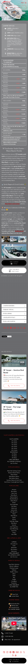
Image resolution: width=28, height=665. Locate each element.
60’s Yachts (14, 442)
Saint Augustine (14, 527)
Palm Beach (14, 523)
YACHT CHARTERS (14, 439)
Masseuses (14, 551)
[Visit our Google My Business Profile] (5, 328)
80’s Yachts (14, 446)
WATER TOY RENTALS (14, 560)
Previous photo (18, 255)
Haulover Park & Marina (14, 472)
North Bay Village (14, 521)
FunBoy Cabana (14, 572)
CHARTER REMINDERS (8, 305)
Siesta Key (14, 530)
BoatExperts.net (19, 231)
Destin (14, 502)
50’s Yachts (14, 441)
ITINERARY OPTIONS (8, 309)
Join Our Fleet (14, 463)
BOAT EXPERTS (14, 613)
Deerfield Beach (14, 499)
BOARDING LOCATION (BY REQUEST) (12, 276)
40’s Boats (14, 457)
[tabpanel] (14, 251)
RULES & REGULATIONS (9, 321)
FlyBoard (14, 570)
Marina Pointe (14, 474)
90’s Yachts (14, 448)
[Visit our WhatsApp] (18, 328)
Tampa (14, 532)
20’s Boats (14, 454)
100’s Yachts (14, 450)
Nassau (14, 519)
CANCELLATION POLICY (9, 317)
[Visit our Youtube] (24, 328)
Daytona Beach (14, 497)
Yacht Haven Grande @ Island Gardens (14, 482)
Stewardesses (14, 544)
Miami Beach (14, 515)
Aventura (14, 489)
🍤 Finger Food (14, 594)
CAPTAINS (14, 542)
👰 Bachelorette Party (14, 603)
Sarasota (14, 525)
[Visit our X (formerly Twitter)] (21, 328)
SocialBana (14, 581)
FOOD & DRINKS (7, 313)
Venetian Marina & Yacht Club (14, 480)
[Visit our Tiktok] (11, 328)
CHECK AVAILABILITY (14, 459)
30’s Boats (14, 456)
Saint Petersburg (14, 528)
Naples (14, 517)
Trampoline (14, 583)
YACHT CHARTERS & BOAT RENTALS (14, 435)
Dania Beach (14, 495)
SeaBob (14, 579)
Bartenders (14, 547)
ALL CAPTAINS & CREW (14, 555)
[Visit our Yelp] (13, 655)
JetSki (14, 575)
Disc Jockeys (14, 549)
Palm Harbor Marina (14, 478)
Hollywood (14, 508)
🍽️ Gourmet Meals (14, 596)
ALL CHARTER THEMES (14, 609)
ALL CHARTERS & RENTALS (14, 461)
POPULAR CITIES (14, 486)
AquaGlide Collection (14, 564)
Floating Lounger (14, 568)
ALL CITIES (14, 534)
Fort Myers (14, 506)
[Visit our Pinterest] (10, 652)
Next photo (24, 255)
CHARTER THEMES (14, 600)
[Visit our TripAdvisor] (14, 328)
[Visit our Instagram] (8, 328)
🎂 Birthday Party (14, 605)
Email (10, 336)
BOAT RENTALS (14, 452)
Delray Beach (14, 500)
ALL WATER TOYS (14, 587)
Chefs (14, 545)
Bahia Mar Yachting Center (14, 471)
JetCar (14, 573)
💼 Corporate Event (14, 607)
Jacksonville (14, 510)
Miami (14, 514)
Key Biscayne (14, 512)
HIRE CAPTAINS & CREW (14, 538)
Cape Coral (14, 493)
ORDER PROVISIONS (14, 590)
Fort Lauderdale (14, 504)
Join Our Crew (14, 557)
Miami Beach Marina (14, 476)
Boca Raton (14, 491)
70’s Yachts (14, 444)
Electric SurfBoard (14, 566)
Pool (14, 577)
